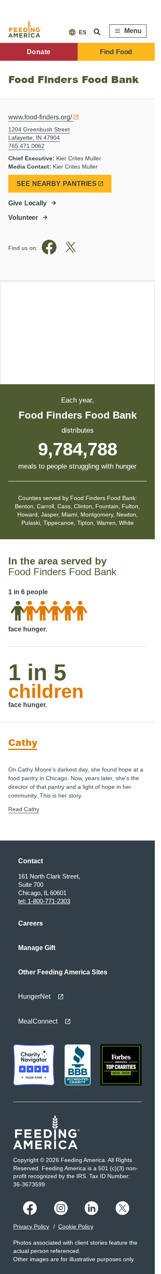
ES (82, 32)
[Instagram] (62, 1213)
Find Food (116, 51)
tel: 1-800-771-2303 (44, 901)
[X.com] (124, 1213)
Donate (38, 51)
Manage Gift (36, 947)
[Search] (97, 32)
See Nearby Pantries (56, 183)
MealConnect (37, 1021)
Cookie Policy (75, 1226)
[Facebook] (31, 1213)
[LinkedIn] (93, 1213)
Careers (30, 923)
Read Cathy (23, 809)
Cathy (22, 742)
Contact (30, 860)
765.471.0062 (26, 146)
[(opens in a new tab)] (50, 252)
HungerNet (34, 996)
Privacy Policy (31, 1226)
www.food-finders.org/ (40, 117)
